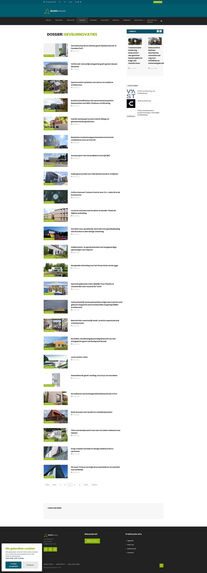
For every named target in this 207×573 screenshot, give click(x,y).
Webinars (126, 20)
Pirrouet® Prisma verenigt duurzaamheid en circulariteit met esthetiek (95, 468)
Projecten (59, 20)
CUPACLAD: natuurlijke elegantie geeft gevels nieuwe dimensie (94, 65)
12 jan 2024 (76, 234)
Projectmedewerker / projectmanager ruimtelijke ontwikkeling (148, 113)
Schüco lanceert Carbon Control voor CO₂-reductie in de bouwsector (95, 193)
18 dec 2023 (76, 268)
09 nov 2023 (76, 454)
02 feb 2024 (76, 176)
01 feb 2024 (76, 197)
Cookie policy (60, 564)
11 (60, 485)
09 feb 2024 (76, 51)
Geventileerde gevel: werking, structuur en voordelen (94, 375)
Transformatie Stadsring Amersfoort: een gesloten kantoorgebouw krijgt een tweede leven (135, 55)
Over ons (130, 545)
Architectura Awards (152, 21)
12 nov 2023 (76, 435)
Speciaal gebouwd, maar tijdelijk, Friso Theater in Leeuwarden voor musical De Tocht (92, 285)
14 (74, 485)
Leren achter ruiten (79, 357)
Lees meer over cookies (14, 558)
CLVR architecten (144, 101)
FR (65, 2)
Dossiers (82, 20)
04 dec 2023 (76, 344)
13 (70, 485)
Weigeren (30, 565)
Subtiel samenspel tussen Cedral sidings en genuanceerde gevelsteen (90, 120)
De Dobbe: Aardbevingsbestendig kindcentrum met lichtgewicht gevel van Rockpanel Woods (93, 340)
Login (70, 2)
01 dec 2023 (76, 396)
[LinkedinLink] (79, 2)
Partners (93, 20)
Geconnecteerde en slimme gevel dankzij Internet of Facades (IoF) (93, 47)
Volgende (94, 485)
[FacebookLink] (76, 2)
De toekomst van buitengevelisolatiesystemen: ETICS (94, 394)
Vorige (47, 485)
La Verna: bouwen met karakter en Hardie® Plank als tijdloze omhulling (93, 211)
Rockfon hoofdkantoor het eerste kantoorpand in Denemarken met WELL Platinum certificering (92, 101)
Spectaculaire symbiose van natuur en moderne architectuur (92, 83)
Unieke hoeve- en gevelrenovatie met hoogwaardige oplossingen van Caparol (93, 248)
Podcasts (116, 20)
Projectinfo (49, 92)
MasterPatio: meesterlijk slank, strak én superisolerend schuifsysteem (95, 321)
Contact (130, 553)
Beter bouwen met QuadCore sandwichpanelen (91, 412)
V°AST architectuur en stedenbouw (146, 92)
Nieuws (48, 20)
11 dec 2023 (76, 310)
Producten (70, 20)
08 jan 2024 (76, 252)
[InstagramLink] (81, 2)
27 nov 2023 (76, 415)
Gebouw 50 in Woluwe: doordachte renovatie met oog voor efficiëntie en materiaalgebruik (156, 55)
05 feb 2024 (76, 142)
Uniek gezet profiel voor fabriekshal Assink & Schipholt (94, 174)
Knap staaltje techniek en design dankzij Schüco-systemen (92, 450)
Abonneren (93, 541)
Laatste (86, 485)
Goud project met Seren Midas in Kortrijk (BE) (90, 155)
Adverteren (158, 2)
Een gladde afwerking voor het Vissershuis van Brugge (94, 265)
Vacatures (104, 20)
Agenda (130, 541)
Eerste (54, 485)
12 (65, 485)
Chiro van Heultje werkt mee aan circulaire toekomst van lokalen (95, 431)
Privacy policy (48, 564)
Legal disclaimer (74, 564)
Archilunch (138, 20)
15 (79, 485)
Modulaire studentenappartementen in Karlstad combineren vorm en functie (92, 138)
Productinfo (49, 55)
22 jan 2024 (76, 216)
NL (60, 2)
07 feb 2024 (76, 69)
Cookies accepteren (13, 565)
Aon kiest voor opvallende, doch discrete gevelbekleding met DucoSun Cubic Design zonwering (95, 230)
